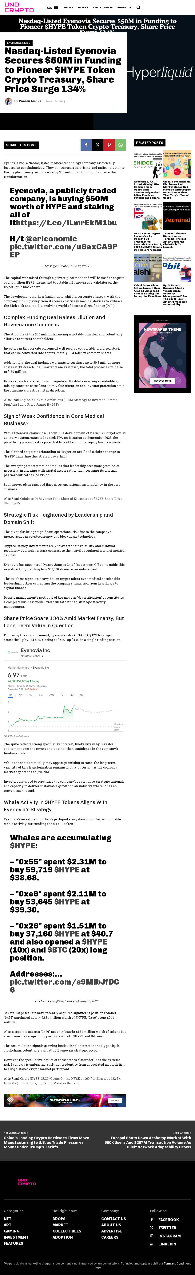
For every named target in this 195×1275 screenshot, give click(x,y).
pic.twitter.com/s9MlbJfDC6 (64, 986)
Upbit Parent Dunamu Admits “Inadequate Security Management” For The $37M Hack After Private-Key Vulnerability (175, 295)
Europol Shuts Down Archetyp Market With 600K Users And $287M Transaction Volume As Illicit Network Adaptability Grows (148, 1142)
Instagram (169, 1236)
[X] (97, 145)
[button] (138, 7)
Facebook (168, 1220)
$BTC (57, 950)
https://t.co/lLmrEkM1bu (66, 223)
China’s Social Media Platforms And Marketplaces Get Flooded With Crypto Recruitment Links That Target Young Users (177, 189)
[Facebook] (86, 145)
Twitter (167, 1228)
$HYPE (22, 846)
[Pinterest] (109, 145)
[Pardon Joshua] (9, 101)
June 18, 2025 (88, 1001)
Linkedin (167, 1244)
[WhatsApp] (120, 145)
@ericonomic (51, 239)
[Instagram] (152, 1236)
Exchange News (18, 43)
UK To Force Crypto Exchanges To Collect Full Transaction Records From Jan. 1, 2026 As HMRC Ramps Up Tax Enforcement (148, 241)
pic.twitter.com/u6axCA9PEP (63, 251)
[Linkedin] (152, 1244)
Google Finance (21, 736)
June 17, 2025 (79, 266)
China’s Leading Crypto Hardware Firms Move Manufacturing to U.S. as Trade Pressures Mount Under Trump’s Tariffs (46, 1142)
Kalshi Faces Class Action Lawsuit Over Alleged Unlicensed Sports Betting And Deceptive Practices (147, 291)
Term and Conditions (177, 1263)
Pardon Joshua (30, 101)
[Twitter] (152, 1228)
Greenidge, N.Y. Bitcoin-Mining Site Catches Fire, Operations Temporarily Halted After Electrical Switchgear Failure (147, 189)
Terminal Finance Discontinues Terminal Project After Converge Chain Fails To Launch (174, 240)
